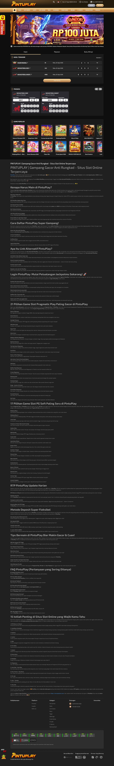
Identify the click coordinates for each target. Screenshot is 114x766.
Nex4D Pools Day (23, 68)
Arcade (73, 10)
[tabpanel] (57, 29)
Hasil (25, 52)
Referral (34, 708)
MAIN (19, 130)
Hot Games (27, 10)
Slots (34, 10)
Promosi (97, 10)
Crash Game (64, 10)
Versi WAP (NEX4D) (98, 2)
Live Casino (42, 10)
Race (49, 10)
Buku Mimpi (88, 52)
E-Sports (80, 10)
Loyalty (34, 706)
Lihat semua (57, 80)
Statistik (98, 57)
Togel (19, 10)
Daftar (100, 5)
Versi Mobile (84, 2)
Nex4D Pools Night (24, 74)
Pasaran (57, 52)
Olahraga (56, 10)
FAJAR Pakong (22, 63)
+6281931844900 (76, 703)
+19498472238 (76, 706)
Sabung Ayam (89, 10)
